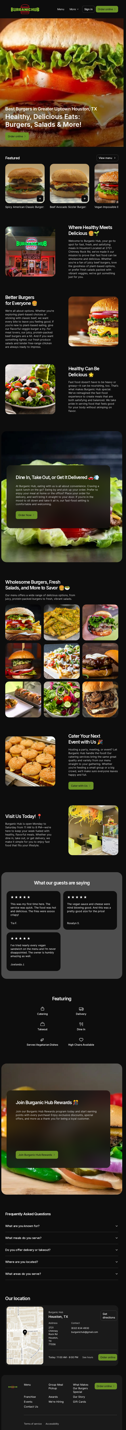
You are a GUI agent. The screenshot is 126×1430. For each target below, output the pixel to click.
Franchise (30, 1396)
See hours (87, 1357)
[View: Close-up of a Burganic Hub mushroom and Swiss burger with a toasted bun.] (100, 699)
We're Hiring (56, 1401)
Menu (60, 9)
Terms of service (33, 1423)
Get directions (109, 1315)
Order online (107, 1357)
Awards (53, 1396)
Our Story (79, 1396)
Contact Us (31, 1406)
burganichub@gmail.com (84, 1332)
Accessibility (52, 1423)
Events (28, 1401)
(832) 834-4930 (80, 1328)
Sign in (88, 9)
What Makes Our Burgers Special (80, 1388)
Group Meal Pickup (56, 1386)
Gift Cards (79, 1401)
